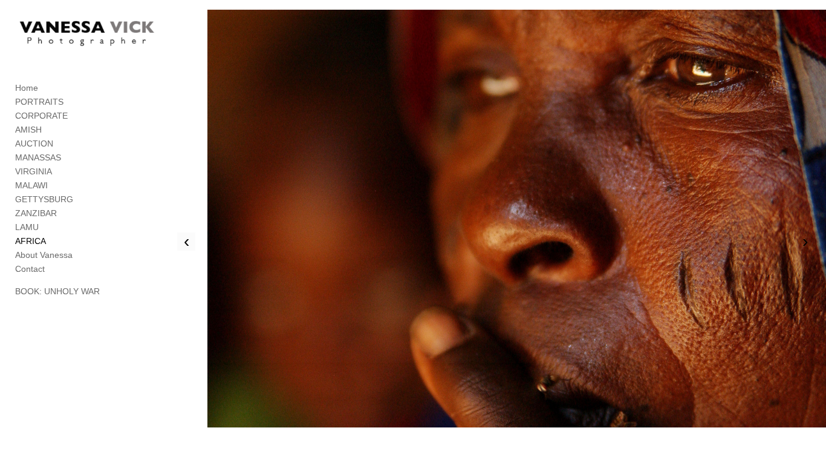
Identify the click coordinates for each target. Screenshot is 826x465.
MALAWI (31, 185)
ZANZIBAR (36, 213)
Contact (30, 269)
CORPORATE (41, 115)
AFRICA (30, 241)
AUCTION (34, 143)
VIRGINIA (33, 171)
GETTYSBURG (44, 199)
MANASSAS (38, 157)
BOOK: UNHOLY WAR (57, 291)
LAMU (27, 227)
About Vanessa (44, 255)
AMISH (28, 129)
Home (26, 88)
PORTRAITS (39, 102)
